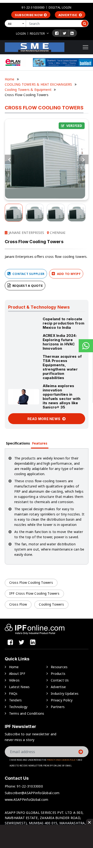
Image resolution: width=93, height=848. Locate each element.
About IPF (17, 673)
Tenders (15, 700)
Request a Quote (27, 285)
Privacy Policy (62, 700)
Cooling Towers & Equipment (28, 89)
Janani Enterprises (26, 232)
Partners (58, 706)
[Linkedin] (72, 33)
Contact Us (60, 680)
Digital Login (60, 7)
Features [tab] (39, 443)
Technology (18, 706)
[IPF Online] (34, 47)
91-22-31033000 (32, 7)
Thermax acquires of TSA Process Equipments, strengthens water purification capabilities (62, 367)
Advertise (68, 15)
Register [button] (37, 33)
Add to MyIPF (68, 274)
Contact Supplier (28, 274)
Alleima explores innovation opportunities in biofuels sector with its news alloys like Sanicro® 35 (62, 396)
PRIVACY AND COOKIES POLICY (62, 760)
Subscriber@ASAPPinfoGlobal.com (32, 793)
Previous (9, 159)
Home (10, 79)
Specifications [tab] (18, 443)
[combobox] (16, 23)
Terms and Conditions (26, 713)
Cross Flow (18, 604)
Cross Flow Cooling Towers (31, 582)
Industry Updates (64, 693)
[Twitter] (64, 33)
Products (58, 673)
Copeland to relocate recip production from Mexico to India (63, 323)
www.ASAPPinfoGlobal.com (26, 799)
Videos (14, 680)
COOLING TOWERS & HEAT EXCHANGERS (38, 84)
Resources (59, 667)
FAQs (13, 693)
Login (21, 33)
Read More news (44, 419)
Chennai (57, 232)
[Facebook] (56, 33)
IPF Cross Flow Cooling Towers (34, 593)
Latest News (19, 687)
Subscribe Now (29, 15)
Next (83, 159)
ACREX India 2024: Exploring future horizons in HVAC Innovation (60, 342)
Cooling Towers (51, 604)
